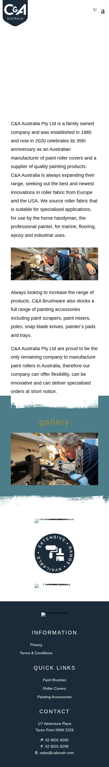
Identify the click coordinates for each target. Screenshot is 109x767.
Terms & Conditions (36, 653)
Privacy (36, 645)
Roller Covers (54, 688)
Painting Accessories (54, 697)
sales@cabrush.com (57, 753)
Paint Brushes (54, 680)
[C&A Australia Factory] (54, 484)
